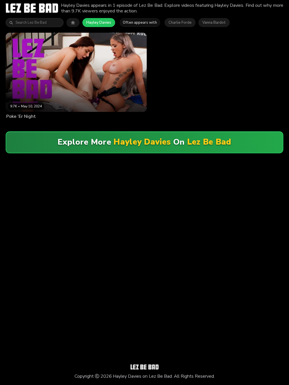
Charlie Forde (180, 22)
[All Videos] (73, 22)
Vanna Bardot (214, 22)
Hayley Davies (98, 22)
